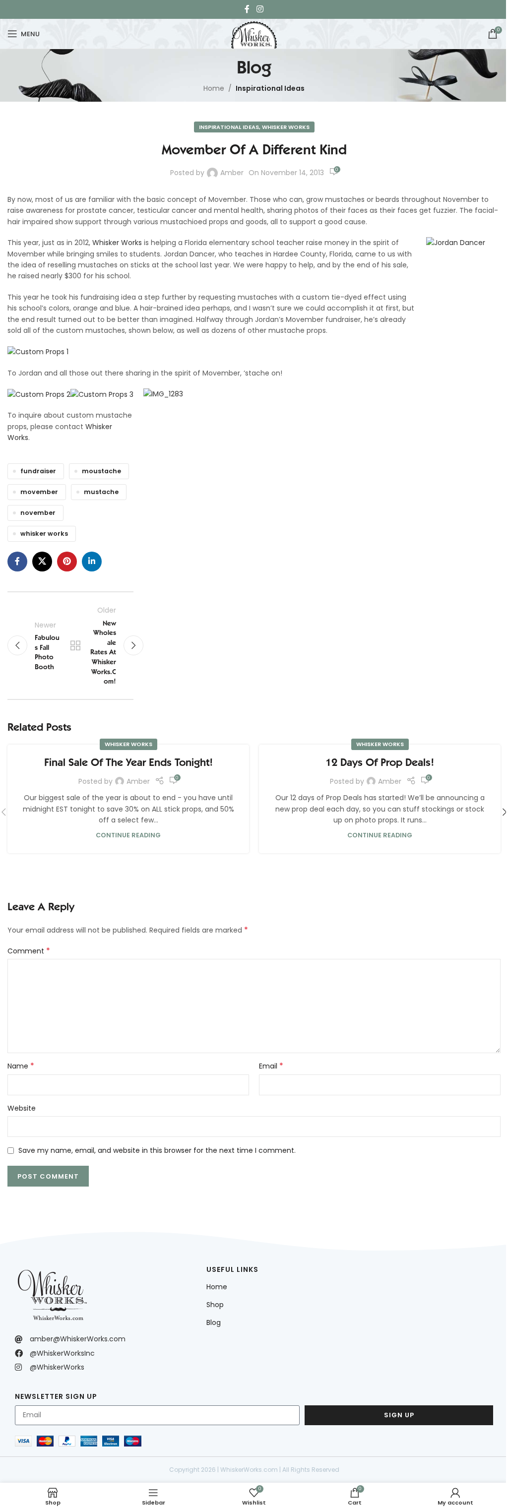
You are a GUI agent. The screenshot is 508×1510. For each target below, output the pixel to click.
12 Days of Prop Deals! (379, 762)
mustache (101, 492)
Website (21, 1108)
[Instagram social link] (259, 9)
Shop (215, 1305)
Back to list (75, 645)
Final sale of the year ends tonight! (128, 762)
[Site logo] (254, 33)
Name (20, 1066)
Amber (232, 173)
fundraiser (38, 471)
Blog (213, 1322)
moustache (101, 471)
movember (39, 492)
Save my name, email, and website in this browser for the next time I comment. (157, 1150)
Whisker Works (286, 127)
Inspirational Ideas (270, 88)
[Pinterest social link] (67, 561)
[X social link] (42, 561)
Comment (28, 950)
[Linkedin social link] (92, 561)
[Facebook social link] (247, 9)
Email (271, 1066)
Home (213, 88)
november (38, 512)
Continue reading (128, 835)
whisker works (44, 533)
